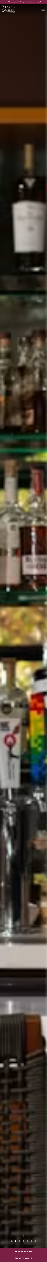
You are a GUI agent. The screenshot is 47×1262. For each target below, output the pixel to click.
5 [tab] (27, 1241)
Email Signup (23, 1259)
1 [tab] (11, 1241)
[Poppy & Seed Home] (11, 9)
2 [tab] (15, 1241)
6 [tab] (31, 1241)
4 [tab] (23, 1241)
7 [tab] (35, 1241)
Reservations (24, 1252)
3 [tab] (19, 1241)
